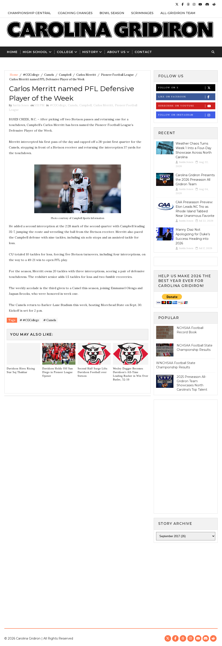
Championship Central (29, 13)
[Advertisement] (111, 581)
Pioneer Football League (117, 75)
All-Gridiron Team (177, 13)
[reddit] (214, 4)
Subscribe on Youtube (176, 105)
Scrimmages (142, 13)
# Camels (49, 320)
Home (12, 52)
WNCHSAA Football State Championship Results (175, 365)
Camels (49, 75)
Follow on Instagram (175, 114)
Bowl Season (112, 13)
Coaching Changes (75, 13)
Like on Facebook (172, 96)
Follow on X (168, 87)
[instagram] (194, 4)
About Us (116, 52)
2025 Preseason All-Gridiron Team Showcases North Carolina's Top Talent (192, 383)
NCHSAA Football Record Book (190, 330)
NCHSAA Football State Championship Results (194, 347)
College (65, 52)
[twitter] (177, 4)
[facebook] (183, 4)
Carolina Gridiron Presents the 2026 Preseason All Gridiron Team (195, 179)
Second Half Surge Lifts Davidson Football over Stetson (93, 372)
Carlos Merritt (86, 75)
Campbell (65, 75)
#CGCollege (31, 75)
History (90, 52)
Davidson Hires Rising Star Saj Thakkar (21, 370)
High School (35, 52)
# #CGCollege (29, 320)
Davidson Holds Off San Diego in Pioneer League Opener (57, 372)
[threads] (188, 4)
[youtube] (200, 4)
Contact (143, 52)
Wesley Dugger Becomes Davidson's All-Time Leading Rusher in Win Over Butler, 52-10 (130, 374)
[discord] (207, 4)
